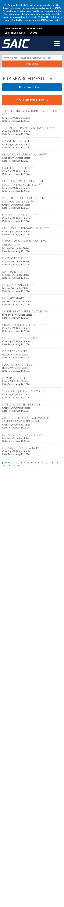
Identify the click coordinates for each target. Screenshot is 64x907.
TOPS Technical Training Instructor (29, 111)
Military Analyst (14, 298)
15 (13, 465)
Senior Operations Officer (22, 434)
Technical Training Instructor (26, 127)
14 (8, 465)
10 (46, 462)
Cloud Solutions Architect (23, 228)
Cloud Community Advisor (22, 154)
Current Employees (15, 32)
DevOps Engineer (15, 351)
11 (51, 462)
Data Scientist (13, 258)
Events (33, 32)
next (19, 465)
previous (6, 462)
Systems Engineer (15, 167)
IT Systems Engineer (17, 141)
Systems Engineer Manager (22, 311)
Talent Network (13, 28)
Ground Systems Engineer (22, 324)
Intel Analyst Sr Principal (21, 404)
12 (56, 462)
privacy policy (54, 20)
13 (3, 465)
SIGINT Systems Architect (21, 338)
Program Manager (16, 284)
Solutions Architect (18, 364)
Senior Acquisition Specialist (24, 391)
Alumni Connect (34, 28)
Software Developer (17, 214)
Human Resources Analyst (22, 448)
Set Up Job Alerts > (33, 100)
